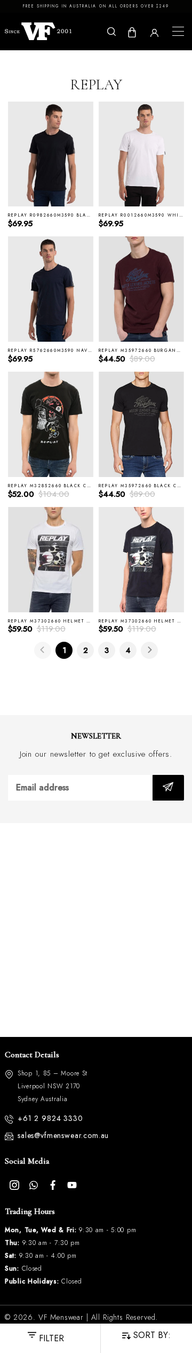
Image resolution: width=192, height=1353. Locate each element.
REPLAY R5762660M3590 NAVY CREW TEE (65, 350)
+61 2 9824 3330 (50, 1118)
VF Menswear (61, 1317)
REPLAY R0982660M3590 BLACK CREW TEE (65, 215)
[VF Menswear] (38, 31)
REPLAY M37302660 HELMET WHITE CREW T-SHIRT (77, 621)
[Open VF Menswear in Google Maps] (96, 930)
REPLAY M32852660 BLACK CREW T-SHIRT (65, 486)
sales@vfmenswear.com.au (63, 1135)
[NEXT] (149, 650)
